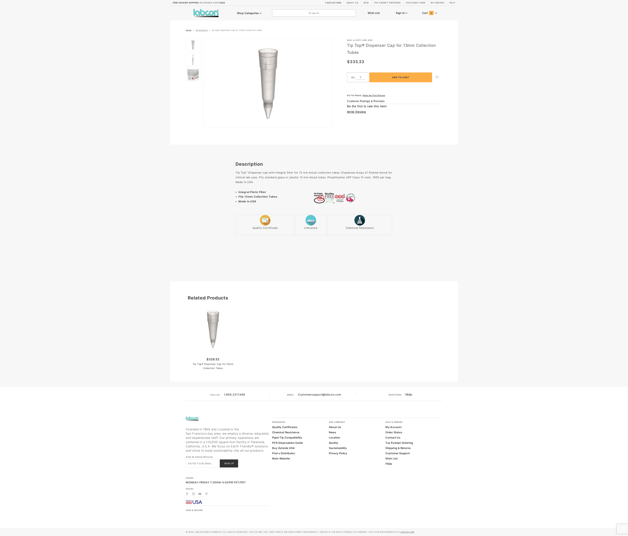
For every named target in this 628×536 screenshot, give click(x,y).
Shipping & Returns (398, 448)
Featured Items (416, 2)
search (315, 13)
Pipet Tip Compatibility (287, 437)
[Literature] (310, 220)
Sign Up (229, 463)
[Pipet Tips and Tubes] (205, 12)
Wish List (374, 13)
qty (353, 77)
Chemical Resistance (285, 432)
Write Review (356, 112)
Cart (427, 13)
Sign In (400, 13)
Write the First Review (374, 95)
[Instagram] (193, 493)
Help (452, 2)
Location (334, 437)
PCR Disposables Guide (287, 442)
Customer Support (397, 453)
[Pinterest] (206, 493)
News (332, 432)
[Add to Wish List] (437, 77)
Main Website (281, 458)
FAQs (408, 394)
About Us (352, 2)
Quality (333, 442)
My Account (393, 427)
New (366, 2)
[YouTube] (200, 493)
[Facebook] (187, 493)
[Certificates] (265, 220)
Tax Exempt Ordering (387, 2)
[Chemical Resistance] (359, 220)
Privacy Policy (338, 453)
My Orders (437, 2)
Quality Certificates (284, 427)
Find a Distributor (283, 453)
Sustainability (338, 448)
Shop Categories (248, 13)
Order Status (393, 432)
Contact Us (392, 437)
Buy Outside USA (283, 448)
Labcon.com (407, 532)
